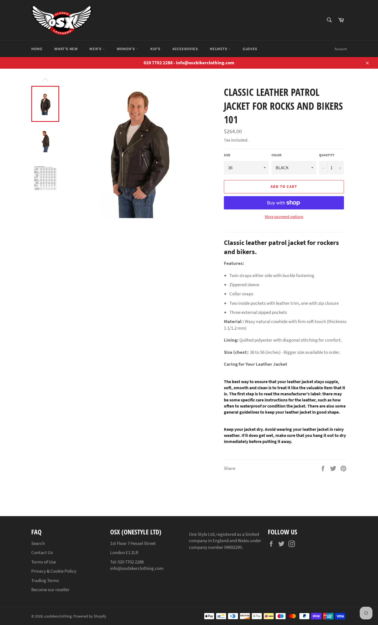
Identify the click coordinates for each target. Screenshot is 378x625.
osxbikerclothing (58, 616)
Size (227, 155)
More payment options (284, 216)
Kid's (155, 48)
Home (36, 48)
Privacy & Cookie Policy (53, 571)
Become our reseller (50, 589)
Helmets (219, 48)
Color (276, 155)
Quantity (326, 155)
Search (38, 543)
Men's (95, 48)
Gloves (250, 48)
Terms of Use (43, 562)
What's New (65, 48)
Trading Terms (45, 580)
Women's (126, 48)
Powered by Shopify (89, 616)
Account (341, 49)
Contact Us (42, 552)
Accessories (185, 48)
